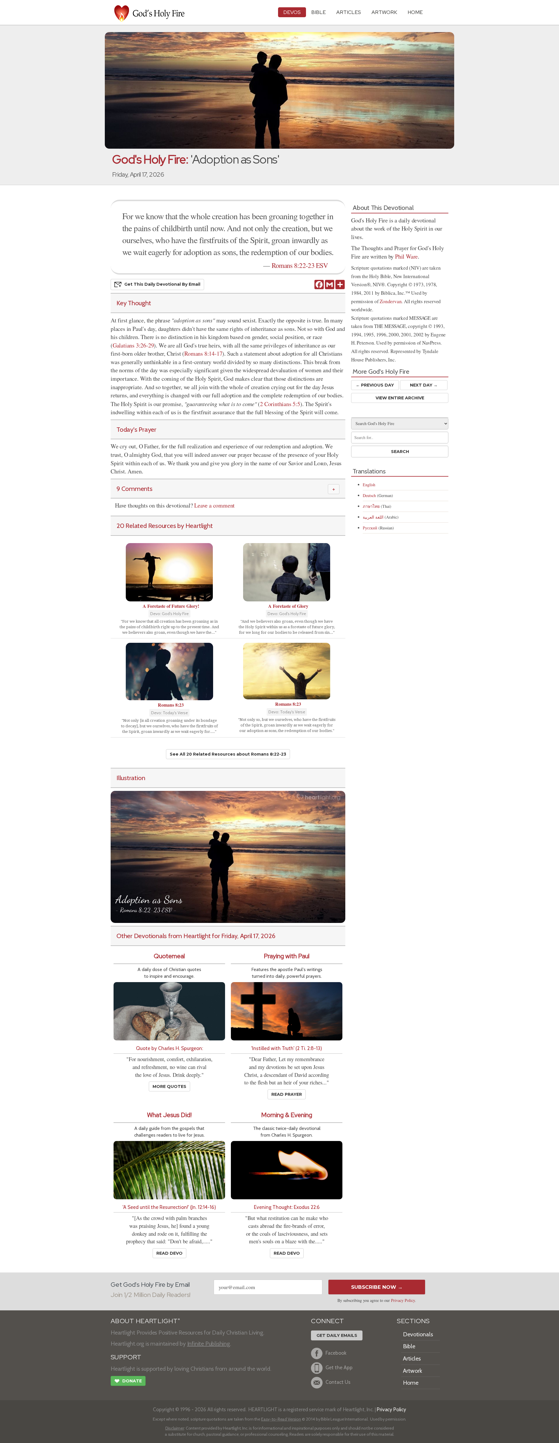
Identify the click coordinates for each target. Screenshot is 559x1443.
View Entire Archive (400, 398)
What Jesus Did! (169, 1115)
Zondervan (390, 301)
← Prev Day (375, 385)
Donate (128, 1381)
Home (410, 1382)
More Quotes (169, 1086)
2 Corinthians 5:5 (280, 404)
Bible (318, 12)
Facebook (336, 1353)
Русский (370, 528)
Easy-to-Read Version (281, 1419)
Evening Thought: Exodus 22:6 (287, 1207)
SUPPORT (126, 1357)
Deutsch (369, 495)
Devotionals (418, 1334)
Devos (292, 12)
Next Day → (424, 385)
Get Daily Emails (336, 1335)
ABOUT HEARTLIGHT (145, 1321)
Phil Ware (406, 256)
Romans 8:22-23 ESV (300, 265)
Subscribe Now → (377, 1287)
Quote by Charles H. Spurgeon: (169, 1048)
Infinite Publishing (208, 1343)
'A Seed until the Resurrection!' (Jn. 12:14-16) (169, 1207)
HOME (415, 12)
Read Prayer (286, 1094)
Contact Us (338, 1382)
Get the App (339, 1367)
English (369, 484)
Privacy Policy (403, 1300)
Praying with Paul (286, 956)
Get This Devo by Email (162, 284)
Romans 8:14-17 (203, 353)
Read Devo (169, 1253)
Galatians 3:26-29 (133, 345)
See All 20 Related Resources (228, 754)
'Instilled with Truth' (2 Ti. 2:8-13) (286, 1048)
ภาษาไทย (371, 506)
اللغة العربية (373, 517)
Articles (348, 12)
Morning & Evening (286, 1115)
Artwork (384, 12)
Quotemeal (169, 956)
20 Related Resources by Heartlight (164, 526)
